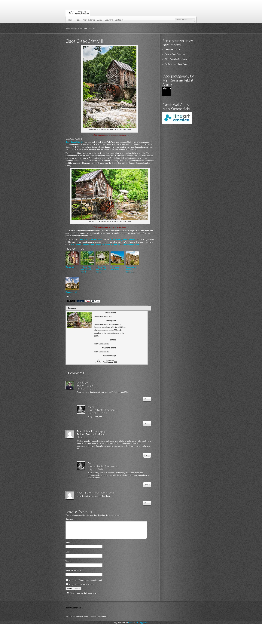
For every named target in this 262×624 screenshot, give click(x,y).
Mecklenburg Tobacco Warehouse (131, 269)
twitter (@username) (73, 570)
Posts (78, 20)
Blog (74, 28)
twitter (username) (107, 409)
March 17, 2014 (87, 388)
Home (70, 20)
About (99, 20)
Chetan (131, 623)
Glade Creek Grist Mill (75, 142)
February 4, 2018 (104, 492)
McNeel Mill (70, 267)
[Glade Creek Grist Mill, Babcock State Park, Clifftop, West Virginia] (109, 128)
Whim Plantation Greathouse (176, 59)
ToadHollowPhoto (95, 434)
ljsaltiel (89, 385)
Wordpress (103, 616)
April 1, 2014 (96, 469)
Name (68, 543)
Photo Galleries (89, 20)
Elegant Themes (82, 616)
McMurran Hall (71, 292)
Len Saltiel (82, 382)
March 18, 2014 (98, 412)
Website (69, 561)
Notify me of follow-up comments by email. (86, 580)
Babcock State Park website (91, 239)
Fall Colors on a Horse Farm (176, 64)
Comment (70, 519)
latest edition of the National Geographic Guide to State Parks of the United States (105, 244)
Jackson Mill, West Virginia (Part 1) (101, 269)
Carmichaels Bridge (172, 49)
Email (68, 552)
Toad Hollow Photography (91, 431)
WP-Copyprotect (142, 623)
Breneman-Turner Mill (115, 268)
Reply (146, 399)
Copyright (109, 20)
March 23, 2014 (87, 437)
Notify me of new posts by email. (82, 584)
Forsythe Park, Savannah (175, 54)
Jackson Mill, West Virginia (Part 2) (86, 269)
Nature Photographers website (122, 239)
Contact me (119, 20)
